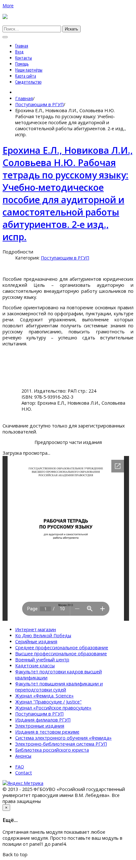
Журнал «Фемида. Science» (44, 696)
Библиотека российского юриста (52, 750)
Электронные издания (39, 726)
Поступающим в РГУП (39, 104)
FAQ (19, 767)
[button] (8, 6)
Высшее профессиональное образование (61, 654)
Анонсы (23, 756)
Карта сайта (25, 76)
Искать (71, 29)
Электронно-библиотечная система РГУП (61, 744)
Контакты (23, 58)
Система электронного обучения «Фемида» (63, 738)
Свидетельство (28, 82)
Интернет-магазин (35, 629)
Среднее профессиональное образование (61, 648)
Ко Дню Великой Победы (43, 635)
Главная (21, 46)
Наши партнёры (28, 70)
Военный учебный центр (42, 660)
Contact (23, 773)
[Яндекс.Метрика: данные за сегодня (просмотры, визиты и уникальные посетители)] (23, 783)
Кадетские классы (35, 666)
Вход (19, 52)
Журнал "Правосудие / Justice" (48, 702)
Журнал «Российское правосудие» (53, 708)
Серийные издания (36, 642)
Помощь (21, 64)
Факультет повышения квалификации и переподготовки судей (59, 687)
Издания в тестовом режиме (47, 732)
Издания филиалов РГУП (43, 720)
